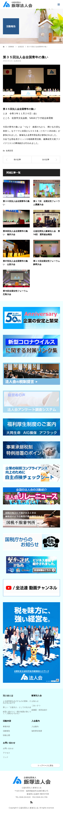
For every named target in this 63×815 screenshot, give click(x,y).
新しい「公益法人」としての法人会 (17, 707)
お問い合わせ (8, 748)
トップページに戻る (45, 766)
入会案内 (35, 727)
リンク (5, 757)
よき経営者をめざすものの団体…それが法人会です (17, 702)
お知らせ (35, 701)
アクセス (6, 753)
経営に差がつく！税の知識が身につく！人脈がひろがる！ (17, 712)
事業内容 (6, 727)
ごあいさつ (36, 706)
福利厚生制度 (37, 731)
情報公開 (6, 735)
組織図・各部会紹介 (39, 710)
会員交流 (17, 61)
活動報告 (6, 731)
